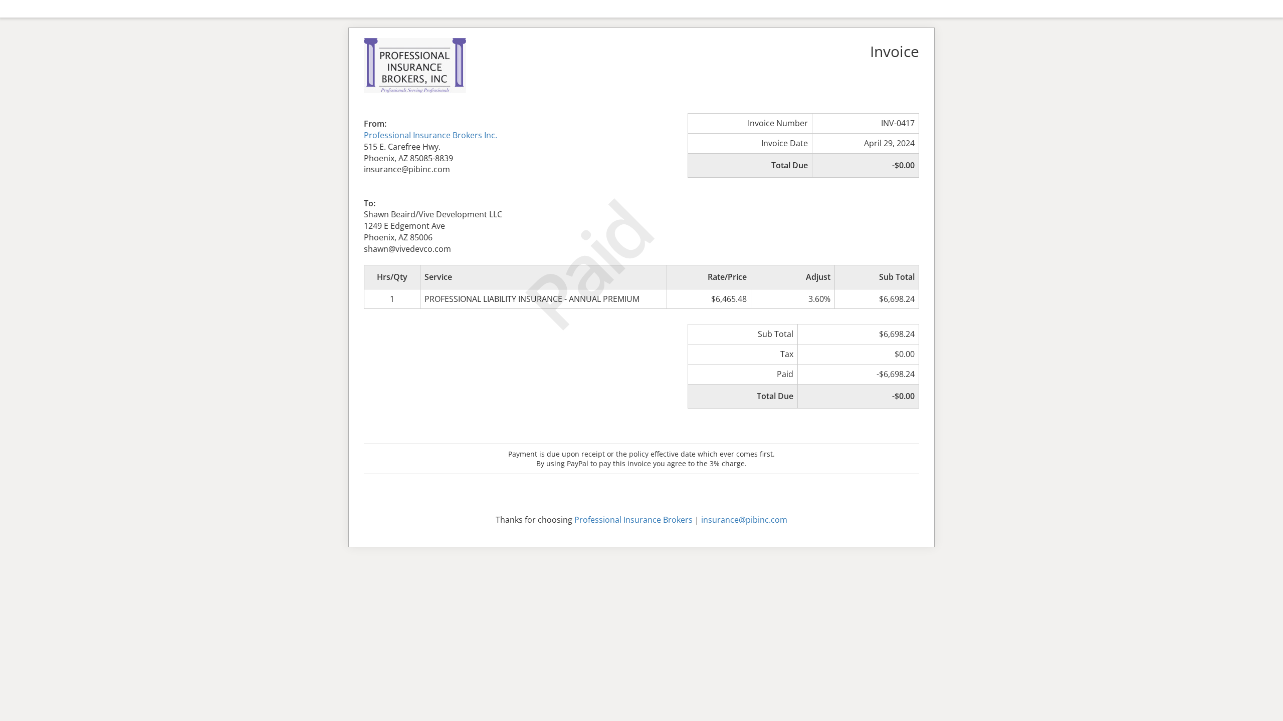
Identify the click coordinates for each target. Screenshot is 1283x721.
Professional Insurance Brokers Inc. (430, 135)
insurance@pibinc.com (744, 519)
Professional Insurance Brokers (633, 519)
